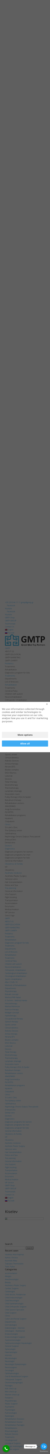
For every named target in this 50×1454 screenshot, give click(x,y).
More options (25, 734)
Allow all (25, 743)
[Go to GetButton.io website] (44, 1451)
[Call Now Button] (6, 1448)
